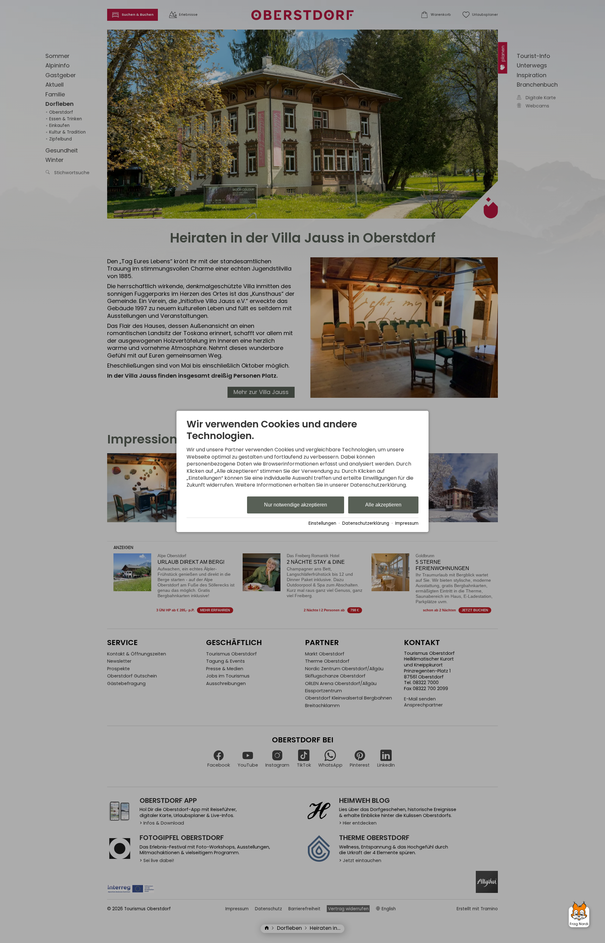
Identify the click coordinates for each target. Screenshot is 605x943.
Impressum (406, 523)
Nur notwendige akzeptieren (295, 504)
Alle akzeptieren (383, 504)
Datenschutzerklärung (365, 523)
